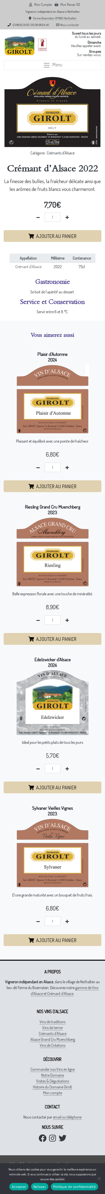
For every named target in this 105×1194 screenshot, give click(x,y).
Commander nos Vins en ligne (53, 1069)
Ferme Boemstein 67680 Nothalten (54, 18)
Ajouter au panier (56, 236)
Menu (57, 64)
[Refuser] (98, 1178)
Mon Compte (43, 4)
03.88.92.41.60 (21, 25)
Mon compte (52, 1092)
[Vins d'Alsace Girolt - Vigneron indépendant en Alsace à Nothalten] (19, 45)
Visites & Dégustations (52, 1081)
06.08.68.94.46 (39, 25)
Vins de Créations (52, 1045)
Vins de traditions (52, 1021)
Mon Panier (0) (70, 4)
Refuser (39, 1187)
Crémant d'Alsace (28, 266)
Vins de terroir (52, 1027)
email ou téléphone (67, 1117)
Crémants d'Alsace (60, 152)
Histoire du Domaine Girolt (52, 1086)
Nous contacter (69, 25)
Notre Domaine (52, 1075)
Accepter (19, 1187)
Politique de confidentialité (74, 1187)
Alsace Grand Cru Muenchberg (52, 1039)
